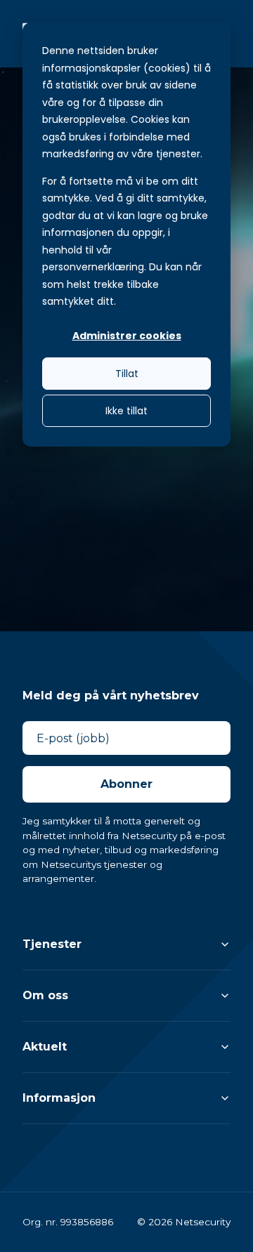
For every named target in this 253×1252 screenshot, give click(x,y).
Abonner (126, 784)
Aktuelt (44, 1046)
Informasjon (59, 1098)
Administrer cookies (126, 336)
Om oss (45, 995)
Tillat (126, 374)
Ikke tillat (126, 411)
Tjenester (52, 944)
